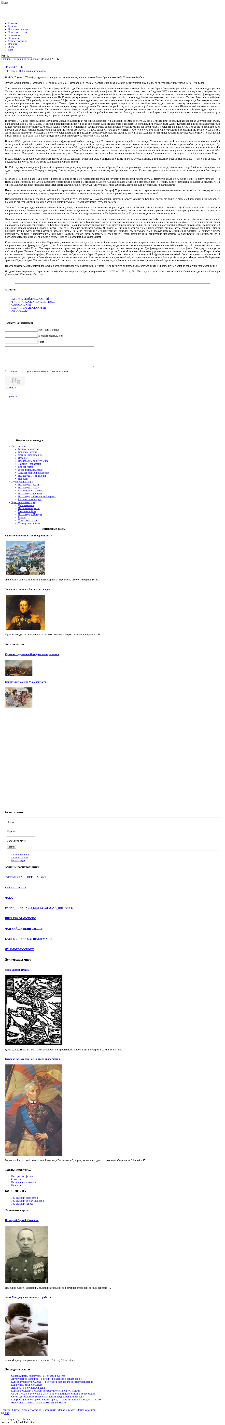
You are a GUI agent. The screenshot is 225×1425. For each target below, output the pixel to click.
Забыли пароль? (20, 854)
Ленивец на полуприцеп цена (28, 1387)
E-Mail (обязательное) (50, 335)
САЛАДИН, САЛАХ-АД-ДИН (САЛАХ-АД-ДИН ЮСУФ (39, 908)
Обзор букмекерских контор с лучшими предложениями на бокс (47, 1396)
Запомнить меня (16, 840)
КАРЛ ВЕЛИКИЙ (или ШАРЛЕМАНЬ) (28, 939)
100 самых (11, 71)
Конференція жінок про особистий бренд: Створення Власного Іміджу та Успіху (56, 1399)
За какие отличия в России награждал (28, 589)
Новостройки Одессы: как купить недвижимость (38, 1402)
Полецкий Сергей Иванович (22, 1220)
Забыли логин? (19, 857)
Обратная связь (66, 1410)
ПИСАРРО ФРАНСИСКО (20, 918)
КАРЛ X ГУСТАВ (16, 887)
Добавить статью (31, 1410)
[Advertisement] (112, 11)
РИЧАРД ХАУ (19, 310)
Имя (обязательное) (49, 329)
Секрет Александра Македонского (25, 682)
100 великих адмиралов (25, 59)
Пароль (11, 831)
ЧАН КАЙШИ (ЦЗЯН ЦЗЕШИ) (23, 928)
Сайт (41, 341)
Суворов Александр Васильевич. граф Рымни (32, 1059)
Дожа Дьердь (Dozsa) (17, 969)
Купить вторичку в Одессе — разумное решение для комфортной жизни (52, 1381)
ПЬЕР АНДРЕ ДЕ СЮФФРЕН (28, 307)
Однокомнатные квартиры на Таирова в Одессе (38, 1375)
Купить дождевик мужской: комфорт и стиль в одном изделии (46, 1390)
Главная (5, 59)
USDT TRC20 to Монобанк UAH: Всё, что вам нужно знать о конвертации (53, 1393)
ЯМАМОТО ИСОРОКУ (19, 949)
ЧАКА (9, 897)
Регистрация (18, 860)
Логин (10, 822)
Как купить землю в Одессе (26, 1384)
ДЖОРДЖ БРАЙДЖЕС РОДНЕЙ (30, 298)
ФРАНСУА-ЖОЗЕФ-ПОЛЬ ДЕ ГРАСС (33, 301)
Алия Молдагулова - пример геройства (28, 1297)
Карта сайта (49, 1410)
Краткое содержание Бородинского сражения (32, 654)
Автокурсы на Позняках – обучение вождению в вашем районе (47, 1378)
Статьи (16, 1410)
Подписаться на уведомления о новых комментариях (38, 371)
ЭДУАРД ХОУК (14, 67)
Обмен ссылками (86, 1410)
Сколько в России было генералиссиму (28, 535)
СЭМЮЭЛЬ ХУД (21, 304)
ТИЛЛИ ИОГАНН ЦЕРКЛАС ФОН (26, 877)
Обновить (10, 387)
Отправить (11, 396)
